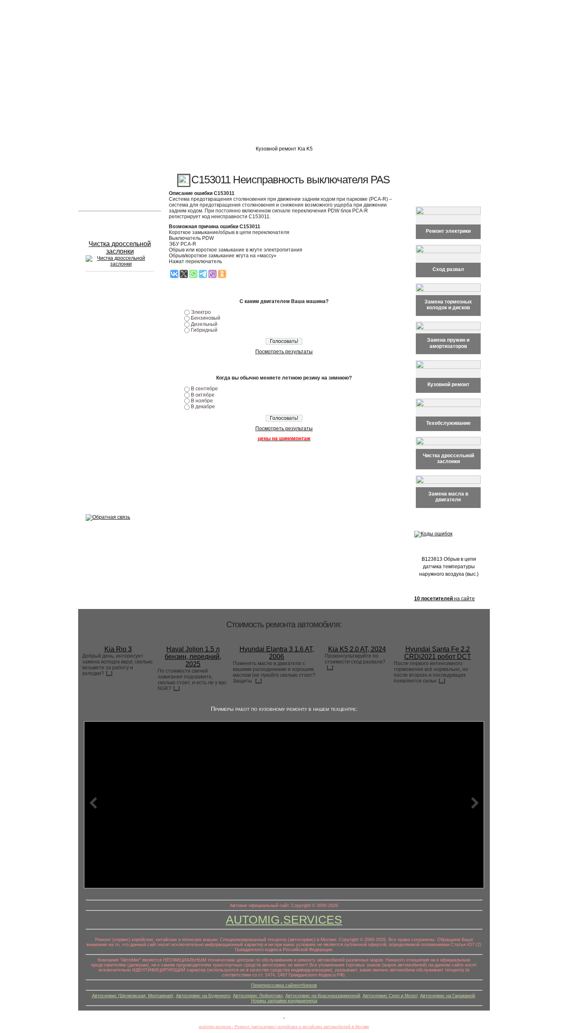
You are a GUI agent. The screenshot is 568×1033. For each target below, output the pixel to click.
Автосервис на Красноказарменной (322, 995)
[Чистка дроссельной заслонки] (118, 261)
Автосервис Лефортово (258, 995)
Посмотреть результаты (284, 352)
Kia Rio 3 (118, 649)
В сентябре (204, 389)
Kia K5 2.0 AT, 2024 (357, 649)
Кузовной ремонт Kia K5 (284, 149)
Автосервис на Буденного (203, 995)
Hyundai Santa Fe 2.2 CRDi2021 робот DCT (437, 653)
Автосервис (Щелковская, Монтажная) (132, 995)
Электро (201, 312)
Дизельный (204, 324)
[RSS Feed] (86, 1001)
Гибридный (204, 330)
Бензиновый (205, 318)
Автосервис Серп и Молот (390, 995)
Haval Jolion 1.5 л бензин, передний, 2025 (193, 657)
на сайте (444, 599)
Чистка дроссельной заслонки (120, 247)
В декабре (203, 406)
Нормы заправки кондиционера (284, 1000)
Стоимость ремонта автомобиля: (284, 624)
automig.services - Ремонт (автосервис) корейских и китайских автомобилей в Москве (284, 1026)
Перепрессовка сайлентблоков (284, 985)
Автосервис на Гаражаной (447, 995)
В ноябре (202, 401)
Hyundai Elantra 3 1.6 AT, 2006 (277, 653)
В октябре (203, 395)
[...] (109, 673)
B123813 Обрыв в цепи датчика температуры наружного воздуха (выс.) (449, 566)
